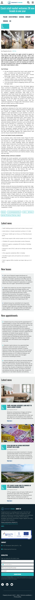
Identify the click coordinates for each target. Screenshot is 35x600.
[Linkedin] (7, 584)
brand (3, 212)
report (3, 215)
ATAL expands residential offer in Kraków (13, 253)
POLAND (5, 17)
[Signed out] (2, 3)
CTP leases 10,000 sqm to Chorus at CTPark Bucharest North (19, 486)
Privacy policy (17, 597)
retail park (16, 215)
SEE (10, 21)
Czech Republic (28, 212)
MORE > (2, 526)
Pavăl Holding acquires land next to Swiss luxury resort (17, 228)
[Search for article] (28, 3)
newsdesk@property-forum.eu (9, 524)
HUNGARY (28, 17)
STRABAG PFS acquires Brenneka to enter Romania (16, 241)
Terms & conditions (26, 595)
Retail (14, 51)
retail (9, 215)
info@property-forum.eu (9, 549)
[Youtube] (11, 584)
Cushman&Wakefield (14, 212)
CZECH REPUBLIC (13, 17)
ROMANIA (5, 21)
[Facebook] (2, 584)
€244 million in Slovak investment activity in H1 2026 (16, 231)
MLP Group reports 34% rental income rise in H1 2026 (17, 238)
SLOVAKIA (21, 17)
